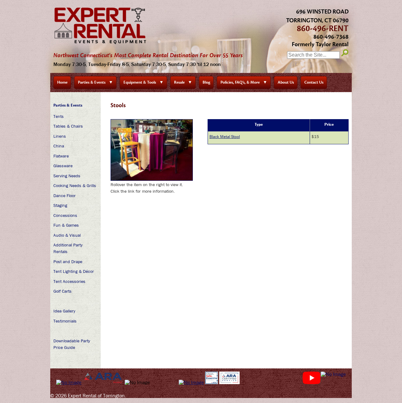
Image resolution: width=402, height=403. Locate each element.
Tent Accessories (69, 281)
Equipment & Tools (143, 82)
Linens (59, 136)
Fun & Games (66, 225)
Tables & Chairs (68, 126)
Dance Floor (64, 195)
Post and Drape (67, 261)
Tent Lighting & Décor (73, 271)
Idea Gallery (64, 311)
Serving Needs (66, 176)
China (58, 146)
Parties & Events (95, 82)
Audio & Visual (67, 235)
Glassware (63, 165)
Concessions (65, 215)
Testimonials (65, 321)
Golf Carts (62, 291)
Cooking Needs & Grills (74, 185)
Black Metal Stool (224, 136)
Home (62, 82)
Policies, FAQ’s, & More (243, 82)
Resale (183, 82)
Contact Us (313, 82)
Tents (58, 116)
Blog (206, 82)
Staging (60, 205)
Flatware (61, 156)
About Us (286, 82)
